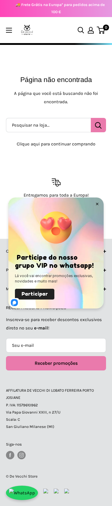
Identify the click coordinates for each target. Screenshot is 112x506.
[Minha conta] (91, 30)
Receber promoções (56, 363)
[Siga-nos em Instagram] (21, 455)
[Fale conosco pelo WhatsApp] (22, 493)
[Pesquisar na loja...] (98, 125)
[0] (101, 30)
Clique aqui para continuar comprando (56, 144)
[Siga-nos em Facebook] (10, 455)
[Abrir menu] (9, 30)
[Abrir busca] (81, 30)
